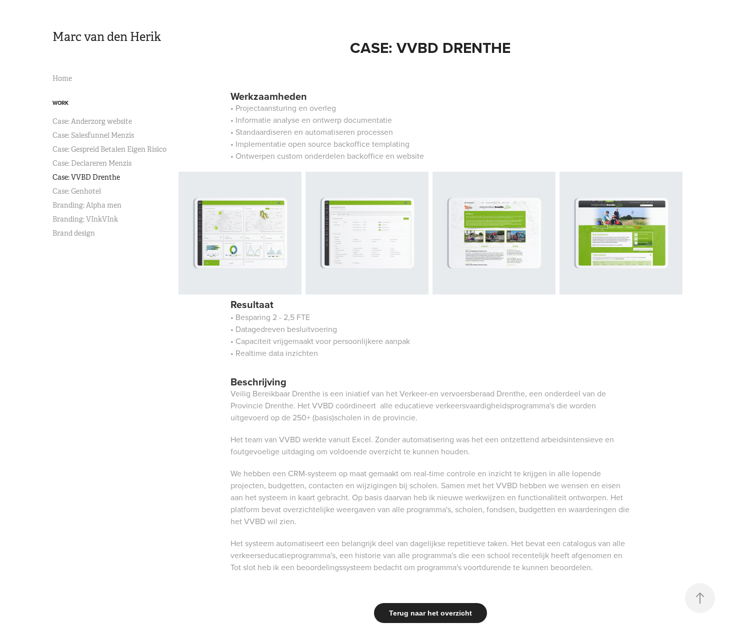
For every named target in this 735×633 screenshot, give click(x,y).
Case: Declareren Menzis (92, 163)
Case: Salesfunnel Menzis (93, 135)
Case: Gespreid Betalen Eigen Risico (109, 149)
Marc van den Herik (106, 36)
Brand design (73, 233)
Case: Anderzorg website (92, 121)
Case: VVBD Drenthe (86, 177)
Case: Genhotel (76, 191)
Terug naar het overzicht (430, 613)
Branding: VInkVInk (85, 219)
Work (60, 103)
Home (62, 78)
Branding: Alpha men (87, 205)
